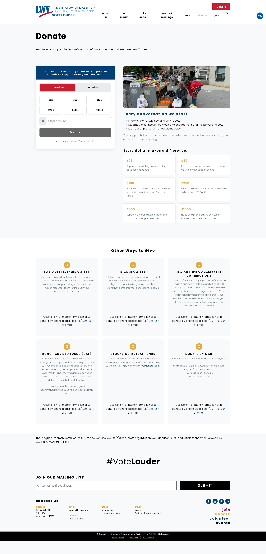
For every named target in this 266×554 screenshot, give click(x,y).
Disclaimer (133, 537)
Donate (221, 6)
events (223, 522)
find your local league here (148, 513)
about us (106, 15)
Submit (205, 485)
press (138, 509)
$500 (75, 110)
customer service (111, 513)
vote (187, 15)
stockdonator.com (149, 365)
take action (143, 15)
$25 (50, 100)
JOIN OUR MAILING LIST (60, 477)
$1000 (99, 110)
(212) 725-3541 (85, 321)
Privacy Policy (118, 537)
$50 (75, 100)
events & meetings (167, 15)
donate (202, 15)
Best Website (148, 537)
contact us (47, 500)
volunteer (219, 518)
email (68, 325)
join (217, 15)
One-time (58, 87)
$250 (51, 110)
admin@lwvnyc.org (78, 509)
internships (107, 509)
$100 (99, 100)
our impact (123, 15)
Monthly (93, 87)
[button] (260, 15)
